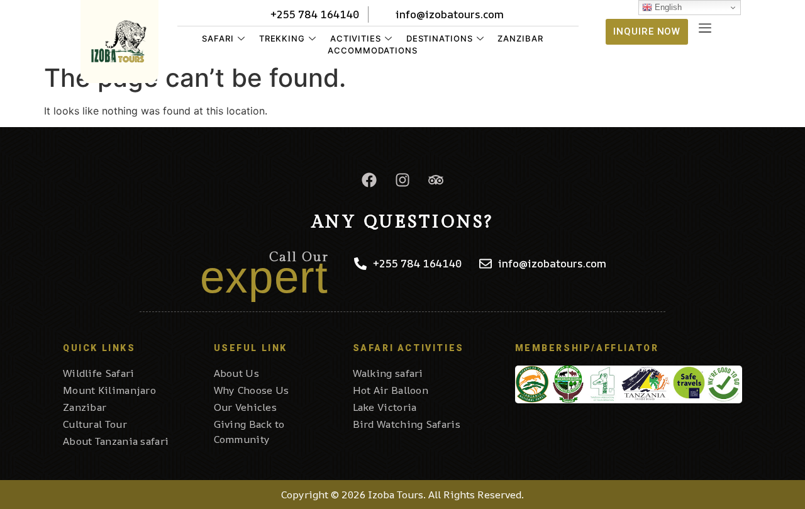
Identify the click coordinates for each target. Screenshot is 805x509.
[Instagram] (402, 180)
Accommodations (373, 50)
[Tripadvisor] (436, 180)
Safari (217, 38)
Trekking (282, 38)
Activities (355, 38)
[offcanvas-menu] (705, 28)
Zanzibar (520, 38)
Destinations (439, 38)
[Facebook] (369, 180)
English (667, 7)
